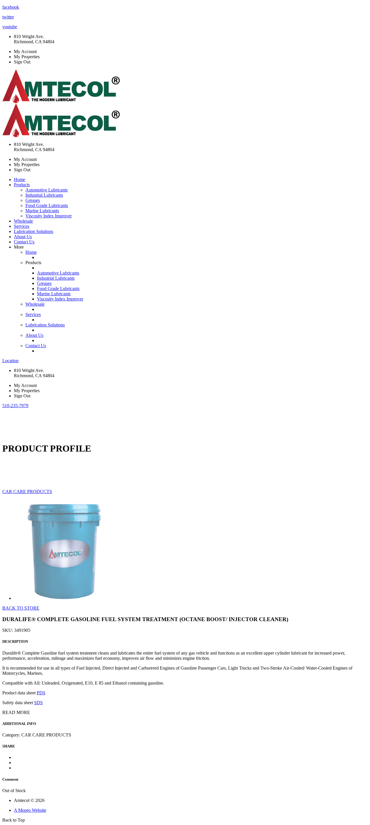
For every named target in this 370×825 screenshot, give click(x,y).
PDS (41, 692)
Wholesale (23, 221)
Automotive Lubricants (46, 189)
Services (21, 226)
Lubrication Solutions (33, 231)
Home (19, 179)
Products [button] (22, 184)
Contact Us (24, 241)
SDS (38, 702)
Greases (32, 200)
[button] (15, 405)
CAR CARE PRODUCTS (27, 491)
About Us (23, 236)
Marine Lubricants (42, 210)
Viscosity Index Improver (48, 215)
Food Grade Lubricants (46, 205)
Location (10, 360)
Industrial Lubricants (44, 195)
